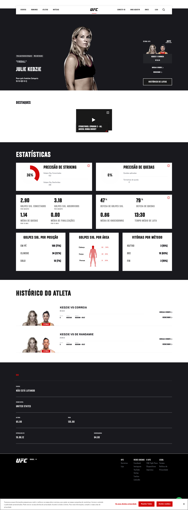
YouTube (137, 470)
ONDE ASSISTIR (135, 10)
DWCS (147, 10)
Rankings (34, 10)
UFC (122, 460)
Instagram (137, 466)
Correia (81, 307)
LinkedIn (137, 480)
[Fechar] (184, 504)
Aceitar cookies (164, 504)
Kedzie (65, 307)
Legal (161, 460)
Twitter (136, 476)
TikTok (136, 473)
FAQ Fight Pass (152, 463)
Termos (162, 463)
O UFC (148, 460)
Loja (122, 466)
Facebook (137, 463)
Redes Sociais (139, 460)
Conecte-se (121, 10)
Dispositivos (151, 466)
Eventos (23, 10)
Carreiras (124, 463)
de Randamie (84, 334)
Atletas (45, 10)
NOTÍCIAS (56, 10)
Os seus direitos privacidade (126, 504)
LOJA (156, 10)
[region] (94, 504)
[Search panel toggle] (163, 10)
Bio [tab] (17, 375)
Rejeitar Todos (146, 504)
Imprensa (149, 470)
